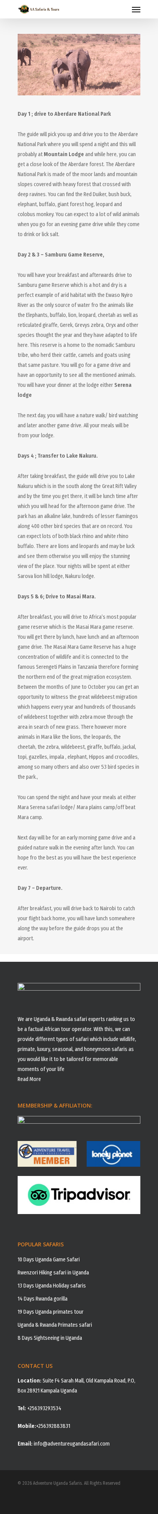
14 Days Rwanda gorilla (42, 1299)
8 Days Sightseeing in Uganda (50, 1338)
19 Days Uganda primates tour (51, 1312)
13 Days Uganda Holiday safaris (52, 1285)
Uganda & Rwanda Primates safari (55, 1325)
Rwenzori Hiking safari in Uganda (53, 1272)
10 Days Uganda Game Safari (49, 1259)
